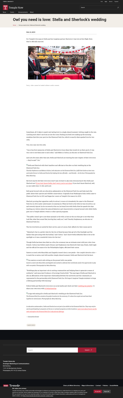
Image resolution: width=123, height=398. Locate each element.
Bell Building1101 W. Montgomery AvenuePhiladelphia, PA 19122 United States (14, 368)
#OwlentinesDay (50, 288)
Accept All (97, 391)
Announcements (23, 12)
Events (12, 12)
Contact (98, 385)
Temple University (8, 1)
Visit (102, 1)
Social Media (114, 385)
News (4, 12)
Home (14, 25)
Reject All (106, 391)
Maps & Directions (88, 385)
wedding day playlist (85, 286)
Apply (106, 1)
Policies (105, 385)
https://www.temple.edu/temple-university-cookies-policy (38, 395)
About (31, 12)
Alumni (110, 1)
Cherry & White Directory (71, 385)
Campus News (31, 325)
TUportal (116, 1)
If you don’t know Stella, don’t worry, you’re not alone (54, 183)
